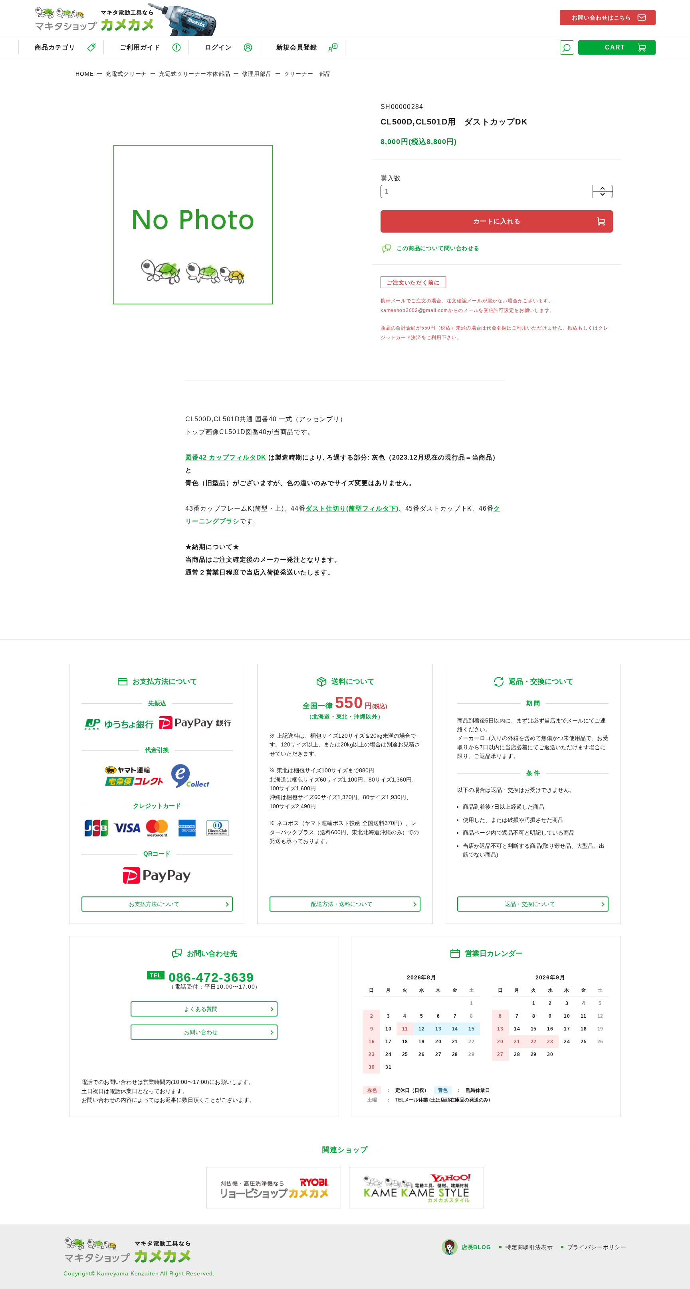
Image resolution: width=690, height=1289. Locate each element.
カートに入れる (497, 221)
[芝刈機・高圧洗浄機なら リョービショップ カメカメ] (273, 1187)
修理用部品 (257, 74)
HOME (84, 74)
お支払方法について (154, 904)
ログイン (218, 47)
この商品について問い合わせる (438, 248)
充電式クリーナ (126, 74)
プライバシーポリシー (597, 1247)
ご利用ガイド (140, 47)
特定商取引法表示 (529, 1247)
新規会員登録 (296, 47)
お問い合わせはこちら (602, 17)
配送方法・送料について (342, 904)
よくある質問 (201, 1009)
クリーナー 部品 (307, 74)
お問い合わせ (201, 1032)
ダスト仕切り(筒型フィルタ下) (351, 508)
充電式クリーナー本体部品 (194, 74)
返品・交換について (530, 904)
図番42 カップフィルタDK (225, 457)
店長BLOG (476, 1247)
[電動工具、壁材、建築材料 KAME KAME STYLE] (416, 1187)
